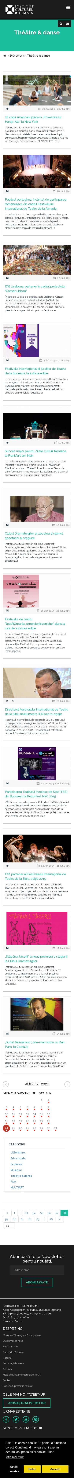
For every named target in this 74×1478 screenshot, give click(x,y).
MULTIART (17, 1187)
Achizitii (7, 1369)
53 (26, 1212)
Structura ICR (10, 1346)
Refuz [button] (32, 1468)
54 (34, 1212)
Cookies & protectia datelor (18, 1386)
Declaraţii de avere (13, 1363)
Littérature (17, 1152)
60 (14, 1219)
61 (22, 1219)
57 (56, 1212)
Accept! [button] (55, 1468)
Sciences (16, 1164)
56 (49, 1212)
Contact (7, 1380)
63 (38, 1219)
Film (13, 1181)
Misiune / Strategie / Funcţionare (22, 1335)
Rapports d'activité (13, 1352)
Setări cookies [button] (14, 1469)
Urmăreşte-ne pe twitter (27, 1402)
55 (41, 1212)
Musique (16, 1170)
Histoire (7, 1357)
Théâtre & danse (21, 1175)
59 (6, 1219)
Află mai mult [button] (15, 1457)
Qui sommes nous (13, 1340)
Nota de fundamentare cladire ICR (22, 1374)
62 (30, 1219)
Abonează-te (37, 1282)
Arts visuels (17, 1158)
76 (51, 1219)
